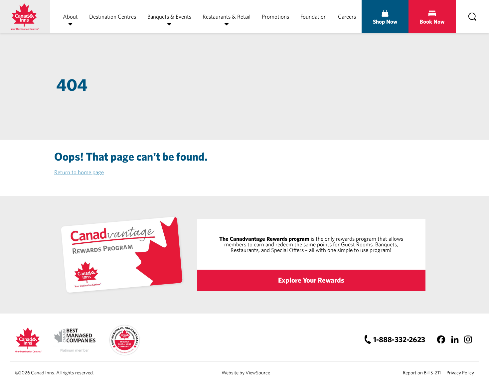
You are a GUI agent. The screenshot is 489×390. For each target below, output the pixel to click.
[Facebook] (441, 339)
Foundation (313, 16)
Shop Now (385, 21)
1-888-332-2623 (399, 339)
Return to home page (79, 172)
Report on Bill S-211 (422, 372)
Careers (347, 16)
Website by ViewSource (246, 372)
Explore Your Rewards (311, 280)
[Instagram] (468, 339)
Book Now (432, 21)
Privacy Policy (460, 372)
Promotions (275, 16)
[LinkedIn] (454, 339)
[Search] (472, 16)
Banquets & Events (169, 16)
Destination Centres (112, 16)
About (70, 16)
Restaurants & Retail (226, 16)
